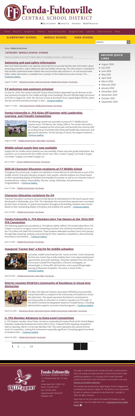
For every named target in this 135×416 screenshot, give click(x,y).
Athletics (41, 31)
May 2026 (106, 74)
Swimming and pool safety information (30, 62)
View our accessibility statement (87, 382)
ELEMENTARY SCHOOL (22, 37)
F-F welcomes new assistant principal (29, 89)
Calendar (90, 31)
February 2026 (109, 84)
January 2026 (108, 88)
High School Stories (42, 82)
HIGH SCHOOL (84, 37)
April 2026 (106, 77)
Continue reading (12, 76)
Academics (29, 31)
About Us (17, 31)
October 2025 (108, 98)
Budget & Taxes (76, 31)
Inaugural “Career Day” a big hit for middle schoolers (39, 249)
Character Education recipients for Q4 (29, 195)
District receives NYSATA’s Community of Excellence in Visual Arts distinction (48, 284)
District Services (104, 31)
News (117, 31)
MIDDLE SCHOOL (55, 37)
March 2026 (107, 81)
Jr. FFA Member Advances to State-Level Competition (39, 318)
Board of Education (57, 31)
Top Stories (73, 82)
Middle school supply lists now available (31, 147)
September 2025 (110, 101)
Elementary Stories (27, 82)
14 (32, 346)
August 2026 (108, 64)
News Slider (40, 140)
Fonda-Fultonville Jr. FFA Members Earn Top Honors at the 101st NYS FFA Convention (49, 220)
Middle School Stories (59, 82)
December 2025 (109, 91)
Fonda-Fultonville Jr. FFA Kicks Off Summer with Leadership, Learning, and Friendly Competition (44, 114)
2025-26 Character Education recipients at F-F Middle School (43, 169)
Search (99, 42)
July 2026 (106, 67)
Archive (20, 162)
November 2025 (109, 94)
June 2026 (106, 71)
